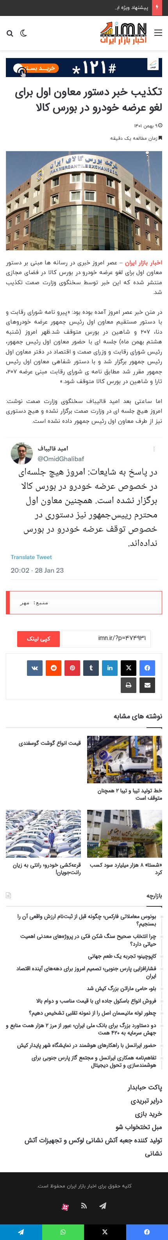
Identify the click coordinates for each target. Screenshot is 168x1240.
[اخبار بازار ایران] (123, 33)
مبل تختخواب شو (139, 1127)
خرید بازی (148, 1114)
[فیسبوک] (147, 668)
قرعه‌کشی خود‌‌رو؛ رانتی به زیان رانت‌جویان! (47, 869)
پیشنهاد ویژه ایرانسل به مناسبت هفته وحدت (100, 7)
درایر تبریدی (146, 1101)
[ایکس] (128, 668)
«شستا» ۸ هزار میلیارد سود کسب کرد (126, 869)
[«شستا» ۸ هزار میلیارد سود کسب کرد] (124, 833)
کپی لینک (38, 639)
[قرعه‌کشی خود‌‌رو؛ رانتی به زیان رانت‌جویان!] (43, 833)
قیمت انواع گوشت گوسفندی (50, 743)
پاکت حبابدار (145, 1087)
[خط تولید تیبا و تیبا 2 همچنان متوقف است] (124, 759)
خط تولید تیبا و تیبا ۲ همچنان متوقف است (130, 794)
